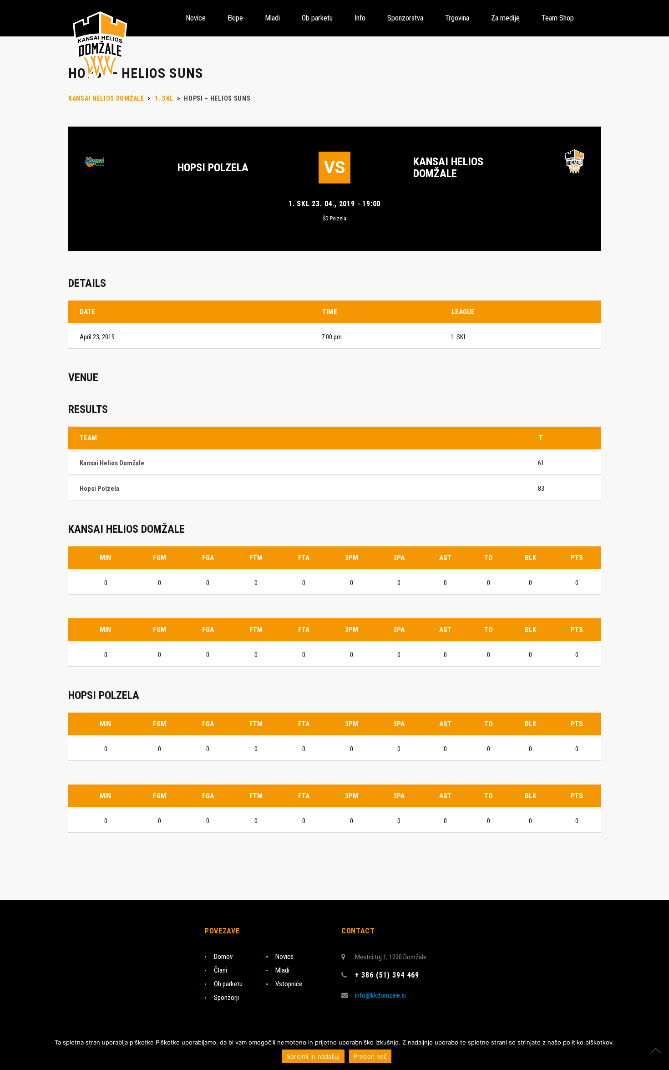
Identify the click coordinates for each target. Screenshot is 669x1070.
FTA (303, 558)
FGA (208, 558)
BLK (530, 558)
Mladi (282, 970)
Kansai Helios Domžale (448, 167)
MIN (105, 558)
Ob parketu (228, 984)
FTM (256, 558)
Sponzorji (226, 998)
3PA (399, 558)
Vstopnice (288, 984)
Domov (223, 957)
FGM (159, 558)
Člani (220, 970)
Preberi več (370, 1056)
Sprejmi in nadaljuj (313, 1056)
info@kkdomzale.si (380, 995)
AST (445, 558)
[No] (657, 1050)
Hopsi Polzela (212, 167)
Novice (284, 957)
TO (488, 558)
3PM (351, 558)
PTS (577, 558)
